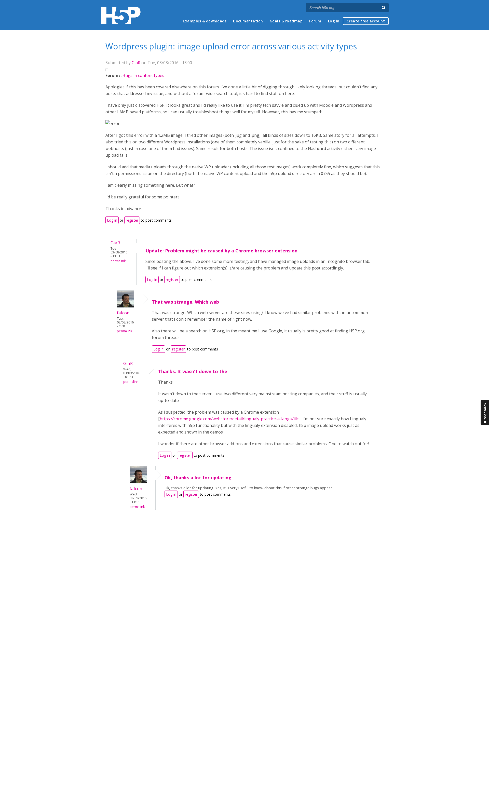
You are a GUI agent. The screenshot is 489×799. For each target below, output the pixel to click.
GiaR (136, 62)
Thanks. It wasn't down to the (192, 371)
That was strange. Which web (185, 302)
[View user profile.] (125, 306)
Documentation (248, 21)
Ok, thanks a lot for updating (198, 478)
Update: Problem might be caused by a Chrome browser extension (221, 251)
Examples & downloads (204, 21)
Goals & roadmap (286, 21)
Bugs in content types (143, 75)
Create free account (366, 21)
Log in (333, 21)
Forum (315, 21)
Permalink (118, 261)
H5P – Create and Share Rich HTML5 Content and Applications (120, 15)
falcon (123, 313)
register (132, 220)
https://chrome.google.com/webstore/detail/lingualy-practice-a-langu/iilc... (230, 419)
